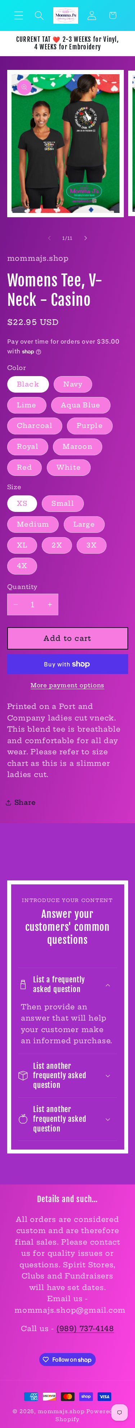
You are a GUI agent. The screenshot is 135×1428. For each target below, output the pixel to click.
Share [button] (25, 802)
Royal (28, 446)
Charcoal (35, 425)
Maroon (78, 446)
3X (91, 545)
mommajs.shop (61, 1411)
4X (22, 566)
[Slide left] (49, 238)
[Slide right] (86, 238)
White (69, 467)
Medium (33, 524)
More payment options (67, 685)
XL (22, 545)
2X (56, 545)
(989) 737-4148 (85, 1328)
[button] (18, 15)
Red (24, 467)
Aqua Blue (81, 405)
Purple (90, 425)
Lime (27, 405)
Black (28, 384)
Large (84, 524)
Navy (72, 384)
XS (22, 503)
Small (62, 503)
